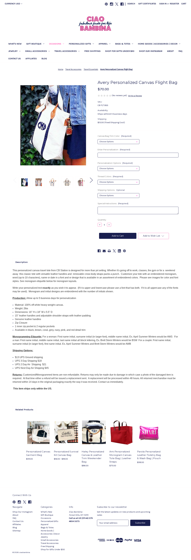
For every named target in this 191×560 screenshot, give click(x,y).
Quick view (36, 430)
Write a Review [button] (135, 95)
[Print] (109, 251)
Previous (15, 180)
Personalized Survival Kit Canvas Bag (66, 453)
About (170, 51)
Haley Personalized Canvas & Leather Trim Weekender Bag (93, 456)
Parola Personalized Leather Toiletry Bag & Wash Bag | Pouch (149, 455)
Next (91, 180)
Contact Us (14, 58)
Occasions (55, 43)
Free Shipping (92, 51)
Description (21, 262)
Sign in (163, 3)
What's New (14, 43)
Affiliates (31, 58)
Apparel (103, 43)
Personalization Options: (115, 163)
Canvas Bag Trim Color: (114, 136)
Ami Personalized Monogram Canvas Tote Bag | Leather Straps (120, 456)
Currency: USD (13, 3)
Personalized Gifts (80, 43)
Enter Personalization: (114, 149)
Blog (44, 58)
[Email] (104, 251)
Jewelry (13, 51)
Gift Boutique (33, 43)
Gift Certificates (147, 3)
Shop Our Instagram (150, 51)
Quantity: (102, 220)
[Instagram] (111, 4)
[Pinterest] (106, 4)
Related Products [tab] (24, 409)
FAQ (180, 51)
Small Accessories (36, 51)
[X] (116, 4)
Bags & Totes (122, 43)
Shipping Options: (111, 190)
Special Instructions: (113, 203)
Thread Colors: (110, 176)
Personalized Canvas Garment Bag (38, 453)
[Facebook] (122, 4)
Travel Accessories (65, 51)
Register (174, 3)
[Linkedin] (119, 251)
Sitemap (17, 530)
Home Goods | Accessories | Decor (157, 43)
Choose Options (38, 435)
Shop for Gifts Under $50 (119, 51)
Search (131, 3)
